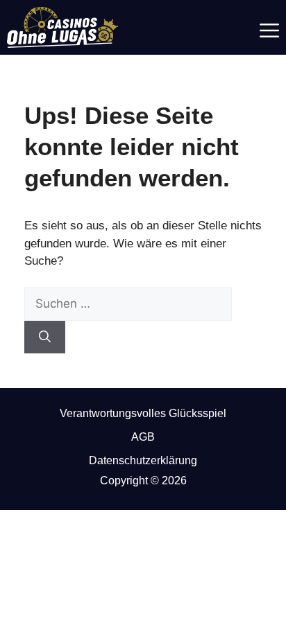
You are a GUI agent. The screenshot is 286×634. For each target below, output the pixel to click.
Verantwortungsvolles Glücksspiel (143, 413)
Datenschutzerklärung (143, 460)
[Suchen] (44, 337)
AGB (143, 437)
